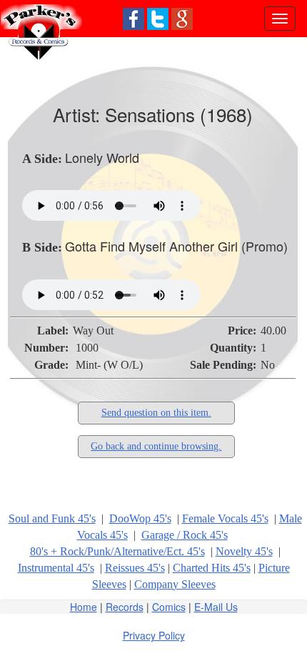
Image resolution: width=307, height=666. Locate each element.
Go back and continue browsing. (156, 446)
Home (83, 607)
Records (125, 607)
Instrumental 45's (56, 568)
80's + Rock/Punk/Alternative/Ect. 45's (117, 551)
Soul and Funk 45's (52, 518)
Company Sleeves (175, 584)
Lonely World (102, 157)
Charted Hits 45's (212, 568)
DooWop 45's (140, 518)
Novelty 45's (244, 551)
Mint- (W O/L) (109, 365)
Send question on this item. (156, 412)
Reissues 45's (135, 568)
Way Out (93, 330)
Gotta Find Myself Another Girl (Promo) (176, 246)
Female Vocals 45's (225, 518)
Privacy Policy (154, 635)
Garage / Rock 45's (184, 535)
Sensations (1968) (179, 114)
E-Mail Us (216, 607)
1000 (87, 348)
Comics (169, 607)
